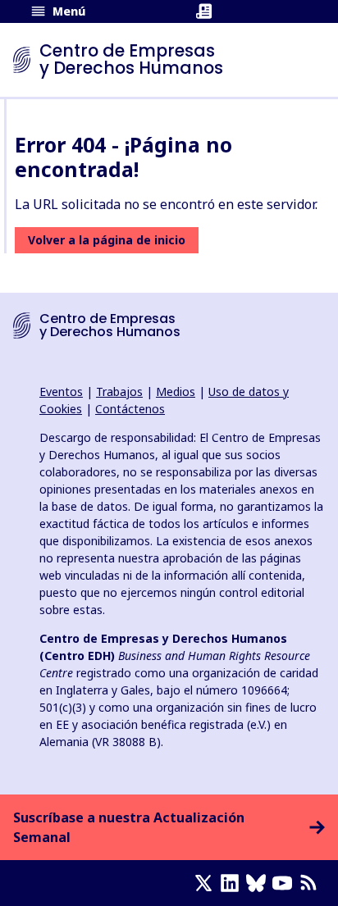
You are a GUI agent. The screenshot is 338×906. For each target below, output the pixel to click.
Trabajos (119, 391)
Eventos (61, 391)
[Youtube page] (285, 883)
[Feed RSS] (312, 883)
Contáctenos (130, 409)
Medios (175, 391)
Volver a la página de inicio (106, 240)
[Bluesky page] (259, 883)
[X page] (207, 883)
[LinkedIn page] (233, 883)
